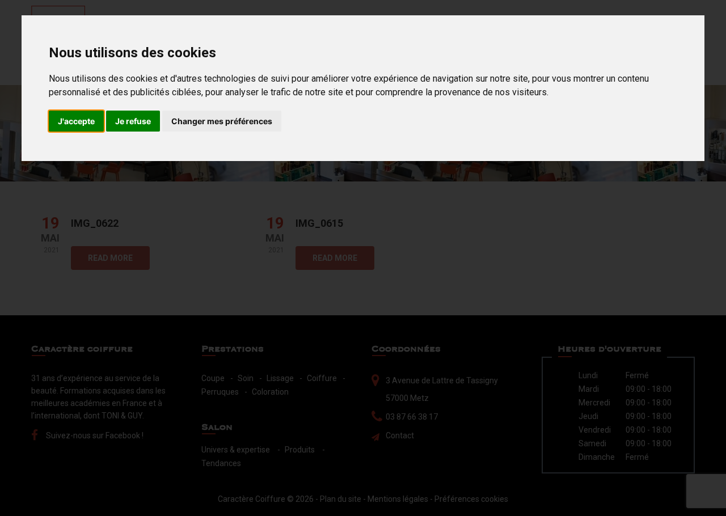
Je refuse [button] (133, 121)
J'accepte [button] (76, 121)
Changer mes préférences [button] (221, 121)
